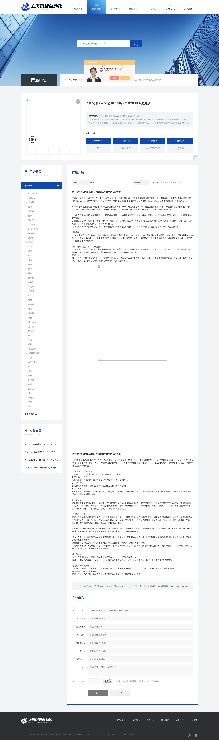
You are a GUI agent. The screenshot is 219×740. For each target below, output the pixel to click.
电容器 (31, 331)
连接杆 (31, 238)
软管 (30, 251)
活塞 (30, 207)
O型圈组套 (32, 362)
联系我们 (189, 9)
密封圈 (31, 287)
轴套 (30, 255)
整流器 (31, 335)
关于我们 (115, 9)
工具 (30, 358)
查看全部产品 (31, 414)
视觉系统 (32, 233)
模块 (30, 406)
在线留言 (170, 9)
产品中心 (96, 9)
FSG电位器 (33, 229)
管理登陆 (131, 734)
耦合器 (31, 202)
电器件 (31, 282)
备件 (30, 371)
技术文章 (152, 9)
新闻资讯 (133, 9)
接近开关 (32, 198)
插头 (30, 260)
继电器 (31, 398)
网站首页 (78, 9)
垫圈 (30, 215)
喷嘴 (30, 247)
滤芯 (30, 402)
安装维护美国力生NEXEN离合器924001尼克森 (108, 586)
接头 (30, 375)
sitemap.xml (101, 734)
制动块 (31, 380)
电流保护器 (33, 193)
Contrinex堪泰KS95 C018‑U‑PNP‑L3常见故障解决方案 (42, 452)
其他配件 (32, 220)
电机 (30, 384)
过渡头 (31, 242)
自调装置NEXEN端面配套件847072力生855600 (168, 586)
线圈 (30, 269)
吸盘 (30, 273)
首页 (81, 80)
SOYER (31, 224)
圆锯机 (31, 304)
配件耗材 (29, 185)
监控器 (31, 211)
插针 (30, 300)
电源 (30, 366)
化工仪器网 (121, 734)
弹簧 (30, 309)
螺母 (30, 264)
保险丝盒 (32, 349)
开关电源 (32, 322)
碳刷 (30, 344)
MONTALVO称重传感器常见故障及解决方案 (42, 468)
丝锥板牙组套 (34, 353)
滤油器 (31, 326)
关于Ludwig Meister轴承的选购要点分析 (42, 460)
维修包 (31, 291)
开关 (30, 393)
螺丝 (30, 318)
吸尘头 (31, 295)
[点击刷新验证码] (107, 681)
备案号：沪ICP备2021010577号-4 (81, 734)
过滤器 (31, 389)
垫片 (30, 340)
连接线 (31, 313)
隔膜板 (31, 278)
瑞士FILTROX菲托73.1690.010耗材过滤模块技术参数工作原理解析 (42, 444)
